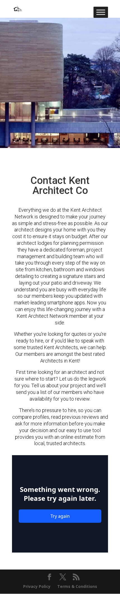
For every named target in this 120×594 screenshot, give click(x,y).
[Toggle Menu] (100, 12)
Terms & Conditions (77, 586)
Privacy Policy (37, 586)
